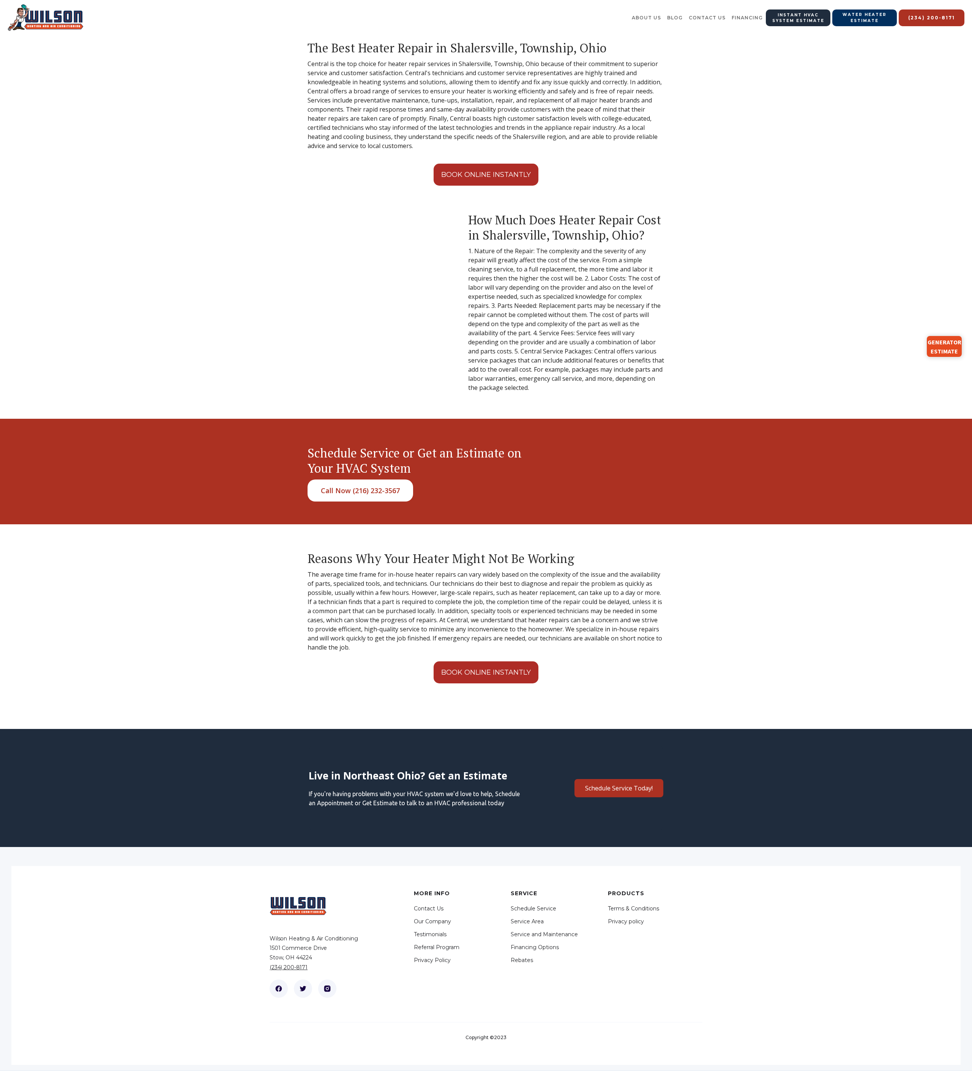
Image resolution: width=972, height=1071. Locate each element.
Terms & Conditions (633, 908)
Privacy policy (626, 921)
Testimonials (430, 934)
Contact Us (428, 908)
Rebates (522, 960)
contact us (707, 18)
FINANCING (747, 18)
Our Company (432, 921)
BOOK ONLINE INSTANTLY (486, 174)
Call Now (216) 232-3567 (360, 490)
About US (646, 18)
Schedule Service (533, 908)
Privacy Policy (432, 960)
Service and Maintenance (544, 934)
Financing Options (535, 947)
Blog (675, 18)
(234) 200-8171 (289, 967)
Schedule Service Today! (619, 788)
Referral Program (436, 947)
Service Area (527, 921)
